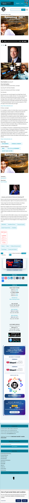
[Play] (2, 41)
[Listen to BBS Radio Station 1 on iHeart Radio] (14, 362)
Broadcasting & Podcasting (6, 453)
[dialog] (14, 496)
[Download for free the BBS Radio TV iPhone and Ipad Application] (14, 340)
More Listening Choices (14, 299)
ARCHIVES (4, 224)
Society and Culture (7, 151)
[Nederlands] (26, 0)
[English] (25, 0)
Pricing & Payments (4, 455)
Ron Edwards (5, 143)
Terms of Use (3, 470)
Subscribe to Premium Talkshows (6, 3)
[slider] (13, 41)
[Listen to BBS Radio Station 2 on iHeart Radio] (14, 369)
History (3, 246)
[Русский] (26, 3)
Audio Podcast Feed (6, 227)
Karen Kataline (4, 181)
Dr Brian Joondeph (16, 143)
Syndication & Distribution (5, 460)
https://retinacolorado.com (6, 139)
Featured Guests (20, 224)
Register (18, 3)
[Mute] (22, 41)
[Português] (27, 2)
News (3, 148)
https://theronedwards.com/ (7, 105)
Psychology (4, 249)
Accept (24, 500)
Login (10, 253)
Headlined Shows (11, 224)
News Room (3, 461)
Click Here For (14, 297)
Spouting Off (3, 178)
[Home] (3, 9)
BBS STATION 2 (14, 315)
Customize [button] (3, 500)
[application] (14, 41)
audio (17, 289)
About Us (2, 465)
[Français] (27, 0)
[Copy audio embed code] (1, 45)
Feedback (14, 227)
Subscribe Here (15, 412)
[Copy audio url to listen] (3, 45)
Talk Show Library (4, 456)
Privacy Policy (3, 468)
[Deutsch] (25, 2)
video (17, 294)
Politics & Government (14, 148)
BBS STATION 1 (14, 309)
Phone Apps (3, 463)
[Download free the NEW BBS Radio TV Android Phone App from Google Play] (14, 334)
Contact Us (3, 466)
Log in (22, 3)
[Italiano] (26, 2)
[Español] (27, 3)
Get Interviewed (4, 458)
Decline (18, 500)
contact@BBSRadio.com (11, 433)
